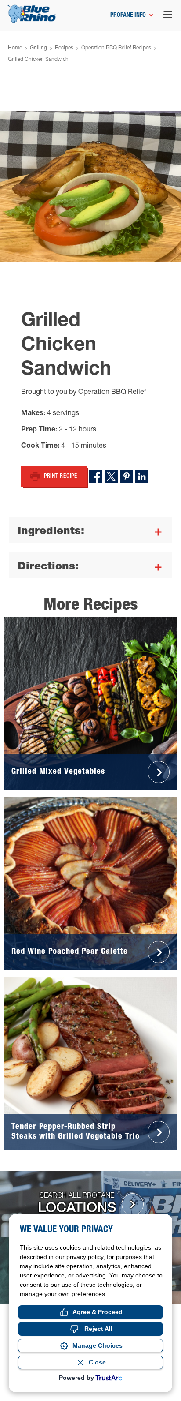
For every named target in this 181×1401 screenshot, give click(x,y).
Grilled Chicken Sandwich (38, 59)
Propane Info (128, 15)
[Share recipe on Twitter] (111, 476)
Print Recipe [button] (60, 476)
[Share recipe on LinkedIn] (141, 476)
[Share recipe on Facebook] (95, 476)
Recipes (64, 48)
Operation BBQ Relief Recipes (116, 48)
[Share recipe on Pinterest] (126, 476)
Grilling (38, 48)
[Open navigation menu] (167, 16)
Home (15, 48)
